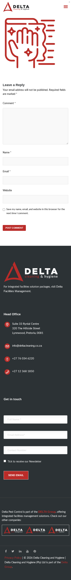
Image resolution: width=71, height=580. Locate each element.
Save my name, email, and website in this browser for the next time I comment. (35, 211)
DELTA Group (47, 511)
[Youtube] (27, 551)
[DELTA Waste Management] (13, 530)
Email (7, 171)
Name (7, 152)
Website (7, 190)
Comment (9, 103)
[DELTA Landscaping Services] (35, 530)
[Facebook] (6, 551)
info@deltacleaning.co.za (27, 345)
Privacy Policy (13, 557)
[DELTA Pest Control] (58, 530)
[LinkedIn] (20, 551)
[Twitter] (13, 551)
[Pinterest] (35, 551)
